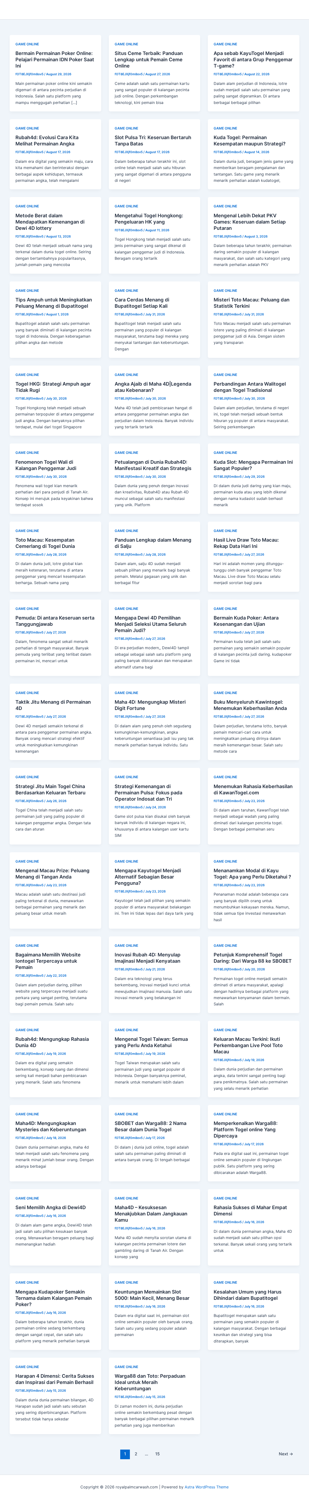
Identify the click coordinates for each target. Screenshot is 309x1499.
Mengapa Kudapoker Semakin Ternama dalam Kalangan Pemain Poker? (53, 1298)
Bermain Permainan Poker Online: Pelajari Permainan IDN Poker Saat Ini (54, 59)
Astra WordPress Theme (207, 1487)
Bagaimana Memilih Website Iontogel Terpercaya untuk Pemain (48, 961)
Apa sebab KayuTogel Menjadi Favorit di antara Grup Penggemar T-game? (253, 59)
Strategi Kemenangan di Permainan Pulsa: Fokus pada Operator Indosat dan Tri (148, 793)
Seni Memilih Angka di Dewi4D (50, 1207)
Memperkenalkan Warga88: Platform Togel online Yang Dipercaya (246, 1129)
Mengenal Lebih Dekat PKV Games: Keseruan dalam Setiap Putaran (250, 222)
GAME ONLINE (27, 44)
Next (286, 1453)
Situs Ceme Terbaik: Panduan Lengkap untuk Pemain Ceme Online (149, 59)
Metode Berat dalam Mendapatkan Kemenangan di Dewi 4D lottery (49, 222)
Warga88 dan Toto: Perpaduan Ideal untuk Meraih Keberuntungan (150, 1382)
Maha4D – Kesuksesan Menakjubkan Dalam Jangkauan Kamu (151, 1214)
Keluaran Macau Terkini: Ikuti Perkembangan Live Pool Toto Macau (248, 1045)
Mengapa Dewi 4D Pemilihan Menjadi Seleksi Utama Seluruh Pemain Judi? (150, 624)
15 (157, 1453)
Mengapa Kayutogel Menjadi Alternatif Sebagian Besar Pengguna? (148, 877)
